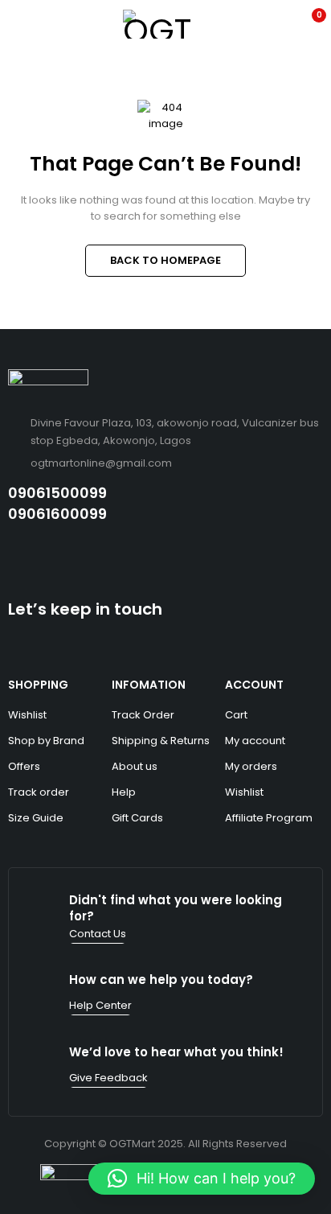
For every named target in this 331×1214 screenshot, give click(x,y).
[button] (201, 1179)
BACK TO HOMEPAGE (165, 260)
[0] (308, 24)
